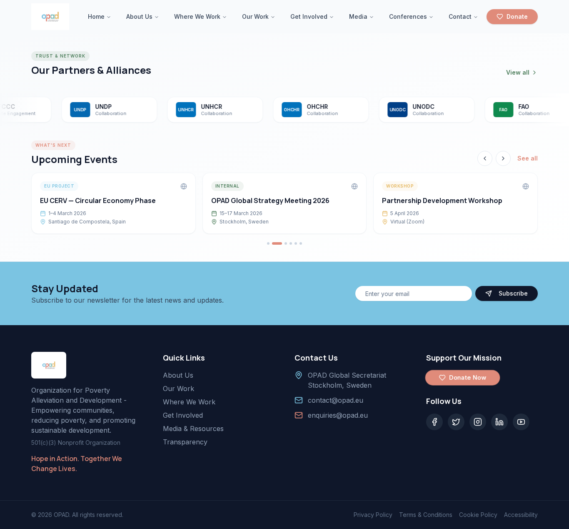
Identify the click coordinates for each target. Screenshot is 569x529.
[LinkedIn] (499, 422)
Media (358, 16)
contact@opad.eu (335, 400)
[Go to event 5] (295, 243)
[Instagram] (477, 422)
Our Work (255, 16)
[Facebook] (434, 422)
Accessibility (521, 514)
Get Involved (308, 16)
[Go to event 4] (290, 243)
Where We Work (197, 16)
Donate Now (467, 377)
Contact (460, 16)
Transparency (185, 442)
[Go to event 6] (300, 243)
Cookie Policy (478, 514)
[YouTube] (521, 422)
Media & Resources (193, 428)
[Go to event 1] (268, 243)
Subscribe (513, 293)
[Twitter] (456, 422)
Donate (517, 16)
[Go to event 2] (277, 243)
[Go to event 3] (285, 243)
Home (96, 16)
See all (527, 158)
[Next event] (503, 158)
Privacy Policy (373, 514)
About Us (139, 16)
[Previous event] (484, 158)
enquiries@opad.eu (338, 415)
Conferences (408, 16)
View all (517, 72)
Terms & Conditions (425, 514)
